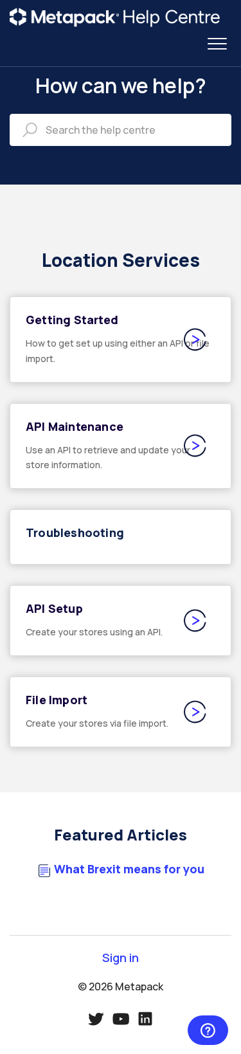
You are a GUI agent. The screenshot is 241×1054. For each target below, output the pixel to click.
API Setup (54, 608)
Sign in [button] (120, 957)
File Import (56, 699)
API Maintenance (74, 426)
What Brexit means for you (129, 869)
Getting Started (72, 319)
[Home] (115, 17)
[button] (216, 44)
